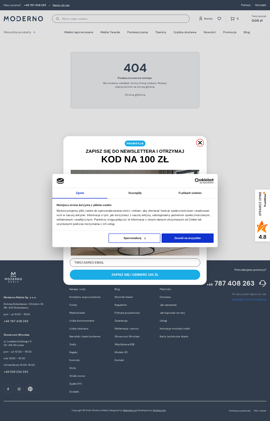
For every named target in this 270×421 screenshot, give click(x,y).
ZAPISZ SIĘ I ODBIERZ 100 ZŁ (135, 274)
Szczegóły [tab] (135, 193)
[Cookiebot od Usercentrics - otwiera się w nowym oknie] (197, 181)
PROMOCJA (135, 143)
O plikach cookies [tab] (190, 193)
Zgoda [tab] (80, 193)
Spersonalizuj (132, 238)
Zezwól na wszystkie (187, 238)
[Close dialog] (200, 142)
